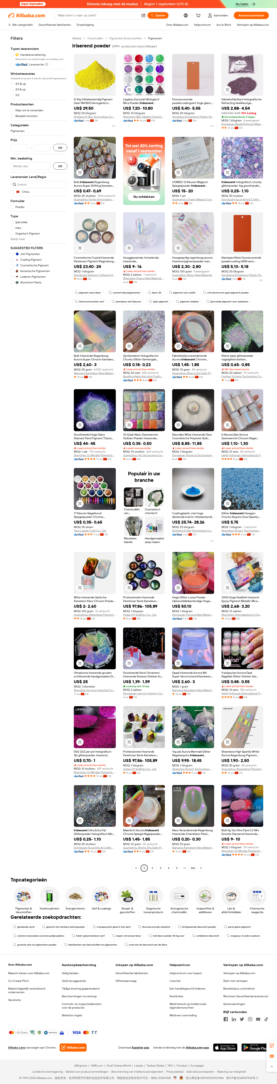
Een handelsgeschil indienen (188, 988)
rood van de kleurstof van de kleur (148, 944)
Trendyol (181, 1065)
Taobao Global (155, 1065)
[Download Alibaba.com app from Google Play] (255, 1047)
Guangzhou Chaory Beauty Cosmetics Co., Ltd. (193, 199)
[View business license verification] (175, 1078)
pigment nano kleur (90, 292)
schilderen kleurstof (207, 935)
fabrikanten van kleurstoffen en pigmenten (92, 944)
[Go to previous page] (136, 868)
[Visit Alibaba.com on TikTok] (266, 1019)
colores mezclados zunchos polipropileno (40, 935)
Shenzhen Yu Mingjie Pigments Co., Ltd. (95, 455)
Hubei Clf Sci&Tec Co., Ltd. (140, 614)
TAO (170, 1065)
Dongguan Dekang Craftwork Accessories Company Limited (95, 275)
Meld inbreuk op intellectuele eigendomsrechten (188, 1005)
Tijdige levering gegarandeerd (80, 988)
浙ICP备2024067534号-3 (242, 1078)
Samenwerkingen (234, 1004)
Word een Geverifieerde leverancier (245, 996)
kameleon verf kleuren (128, 301)
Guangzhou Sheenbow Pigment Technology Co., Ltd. (95, 614)
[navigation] (39, 453)
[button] (143, 15)
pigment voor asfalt (184, 292)
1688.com (97, 1065)
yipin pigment (160, 301)
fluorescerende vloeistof (156, 926)
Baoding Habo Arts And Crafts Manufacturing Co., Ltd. (144, 376)
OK (60, 147)
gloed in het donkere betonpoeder (65, 926)
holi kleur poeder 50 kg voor (169, 935)
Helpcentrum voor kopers (186, 973)
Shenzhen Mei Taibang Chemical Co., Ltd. (144, 116)
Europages (197, 1065)
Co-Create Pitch (18, 980)
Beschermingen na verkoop (79, 996)
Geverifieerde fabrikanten (132, 973)
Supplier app (140, 1047)
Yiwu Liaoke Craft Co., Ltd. (90, 530)
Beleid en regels (72, 1015)
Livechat (175, 980)
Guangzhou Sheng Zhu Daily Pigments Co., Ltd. (193, 373)
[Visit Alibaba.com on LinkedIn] (233, 1019)
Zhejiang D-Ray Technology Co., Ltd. (95, 116)
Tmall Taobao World (118, 1065)
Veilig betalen (70, 973)
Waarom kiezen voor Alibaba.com (28, 973)
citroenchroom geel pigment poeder (228, 292)
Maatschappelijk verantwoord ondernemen (26, 990)
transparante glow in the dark (114, 926)
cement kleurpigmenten (126, 292)
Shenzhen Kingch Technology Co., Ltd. (242, 530)
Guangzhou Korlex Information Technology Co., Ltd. (95, 199)
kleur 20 (156, 292)
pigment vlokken (189, 301)
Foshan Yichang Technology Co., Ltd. (242, 376)
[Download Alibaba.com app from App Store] (225, 1047)
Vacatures (14, 1000)
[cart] (199, 16)
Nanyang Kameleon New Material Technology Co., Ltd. (95, 373)
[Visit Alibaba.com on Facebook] (225, 1019)
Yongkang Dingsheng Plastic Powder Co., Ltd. (193, 116)
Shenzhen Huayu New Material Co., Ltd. (144, 278)
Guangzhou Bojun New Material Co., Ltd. (193, 275)
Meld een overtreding (183, 1015)
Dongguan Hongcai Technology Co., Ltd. (193, 455)
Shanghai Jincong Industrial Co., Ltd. (95, 690)
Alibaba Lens (16, 1047)
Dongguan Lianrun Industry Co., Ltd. (144, 693)
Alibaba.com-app (197, 1047)
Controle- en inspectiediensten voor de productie (81, 1005)
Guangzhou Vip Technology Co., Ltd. (144, 455)
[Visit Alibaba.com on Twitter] (241, 1019)
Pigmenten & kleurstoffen (125, 38)
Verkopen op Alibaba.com (239, 973)
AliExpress (80, 1065)
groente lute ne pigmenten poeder (37, 944)
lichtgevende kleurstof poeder (199, 926)
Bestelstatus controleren (239, 988)
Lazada (138, 1065)
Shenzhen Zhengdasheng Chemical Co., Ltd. (242, 614)
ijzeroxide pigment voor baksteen (229, 301)
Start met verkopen (235, 980)
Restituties (176, 996)
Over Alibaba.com (20, 964)
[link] (271, 1045)
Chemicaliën (95, 38)
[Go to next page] (201, 868)
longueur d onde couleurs (245, 935)
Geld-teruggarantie (74, 980)
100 (193, 868)
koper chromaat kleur (128, 935)
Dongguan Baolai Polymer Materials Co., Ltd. (242, 124)
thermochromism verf (91, 301)
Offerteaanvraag (126, 980)
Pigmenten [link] (155, 38)
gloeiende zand (25, 926)
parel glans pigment (239, 926)
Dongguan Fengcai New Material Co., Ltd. (193, 614)
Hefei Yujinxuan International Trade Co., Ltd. (242, 455)
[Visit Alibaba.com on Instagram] (250, 1019)
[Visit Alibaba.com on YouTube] (258, 1019)
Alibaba (76, 38)
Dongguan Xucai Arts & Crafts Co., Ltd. (242, 199)
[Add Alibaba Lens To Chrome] (73, 1047)
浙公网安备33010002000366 (205, 1078)
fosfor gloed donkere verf (90, 935)
